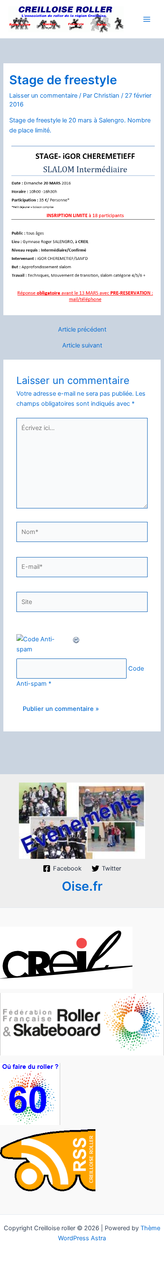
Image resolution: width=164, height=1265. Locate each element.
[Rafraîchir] (76, 639)
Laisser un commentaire (43, 95)
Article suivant (82, 345)
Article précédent (82, 330)
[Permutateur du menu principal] (147, 19)
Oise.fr (82, 886)
